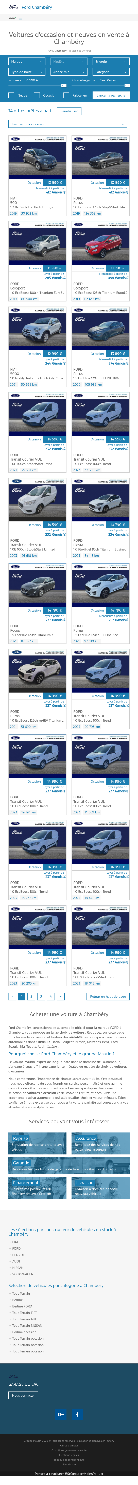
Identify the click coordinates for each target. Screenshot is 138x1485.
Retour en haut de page (108, 997)
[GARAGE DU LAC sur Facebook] (77, 1414)
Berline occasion (24, 1332)
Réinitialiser (69, 111)
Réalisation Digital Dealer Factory (95, 1440)
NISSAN (18, 1268)
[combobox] (26, 61)
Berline (17, 1300)
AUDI (16, 1261)
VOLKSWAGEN (22, 1274)
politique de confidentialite (69, 1459)
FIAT (15, 1242)
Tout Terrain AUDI (25, 1319)
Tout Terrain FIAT (24, 1313)
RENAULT (19, 1255)
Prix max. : (16, 80)
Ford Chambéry (37, 7)
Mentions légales (69, 1455)
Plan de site (69, 1464)
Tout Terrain (21, 1293)
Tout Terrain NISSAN (27, 1326)
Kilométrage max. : (85, 80)
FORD (16, 1248)
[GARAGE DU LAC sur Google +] (60, 1414)
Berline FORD (22, 1306)
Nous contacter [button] (23, 1395)
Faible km (80, 95)
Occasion (50, 95)
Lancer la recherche (111, 95)
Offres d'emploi (69, 1445)
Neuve (22, 95)
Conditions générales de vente (69, 1450)
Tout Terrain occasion (28, 1338)
